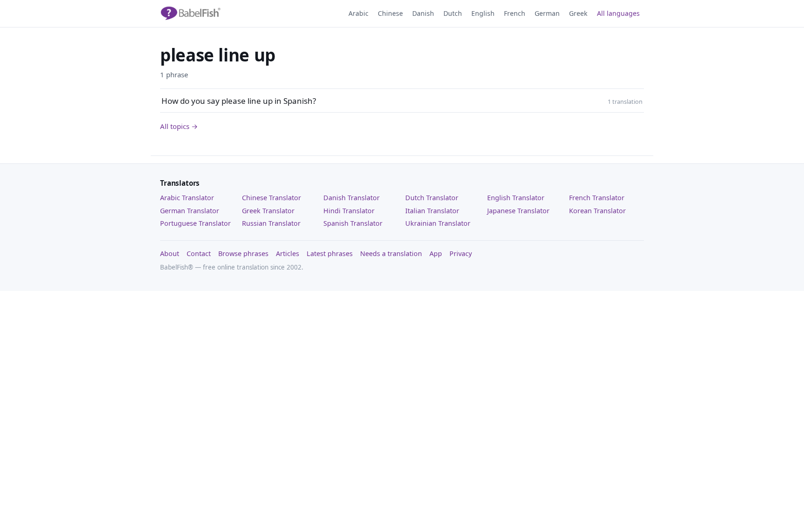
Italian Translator (432, 210)
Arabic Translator (187, 197)
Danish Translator (351, 197)
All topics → (179, 126)
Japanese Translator (518, 210)
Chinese (390, 13)
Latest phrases (330, 253)
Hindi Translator (349, 210)
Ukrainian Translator (437, 223)
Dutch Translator (431, 197)
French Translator (596, 197)
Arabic (358, 13)
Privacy (460, 253)
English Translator (515, 197)
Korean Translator (597, 210)
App (435, 253)
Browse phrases (243, 253)
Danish (423, 13)
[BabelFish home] (190, 13)
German (547, 13)
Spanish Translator (352, 223)
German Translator (189, 210)
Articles (287, 253)
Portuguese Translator (195, 223)
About (169, 253)
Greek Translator (268, 210)
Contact (199, 253)
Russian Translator (271, 223)
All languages (618, 13)
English (483, 13)
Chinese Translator (271, 197)
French (514, 13)
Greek (578, 13)
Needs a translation (391, 253)
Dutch (452, 13)
